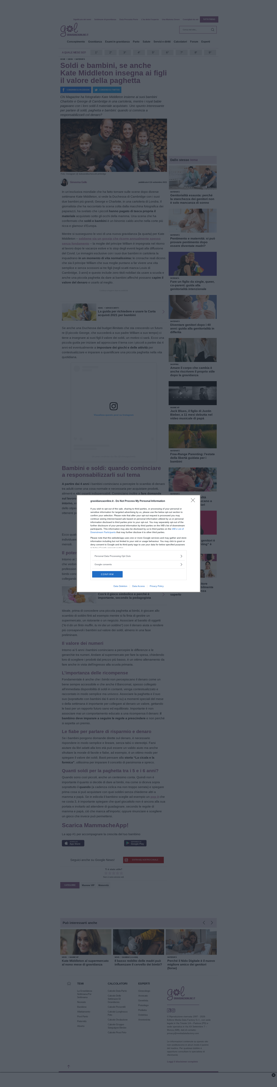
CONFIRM (107, 574)
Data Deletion (120, 586)
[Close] (194, 501)
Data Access (138, 586)
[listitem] (138, 556)
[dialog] (138, 543)
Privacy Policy (157, 586)
